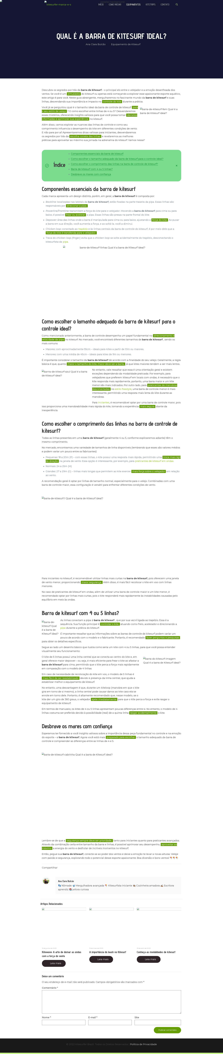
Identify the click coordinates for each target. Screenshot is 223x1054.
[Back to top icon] (210, 1048)
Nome (46, 1017)
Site (137, 1017)
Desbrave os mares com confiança (91, 174)
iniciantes (103, 402)
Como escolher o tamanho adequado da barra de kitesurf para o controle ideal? (117, 158)
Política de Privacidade (143, 1044)
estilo (123, 389)
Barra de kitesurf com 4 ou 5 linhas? (92, 169)
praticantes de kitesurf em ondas (154, 461)
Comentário (50, 987)
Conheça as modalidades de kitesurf (156, 952)
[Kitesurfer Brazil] (58, 4)
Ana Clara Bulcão (96, 44)
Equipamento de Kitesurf (125, 44)
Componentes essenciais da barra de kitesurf (97, 153)
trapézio (83, 229)
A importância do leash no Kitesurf (107, 952)
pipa (65, 241)
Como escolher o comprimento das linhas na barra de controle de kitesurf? (114, 164)
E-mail (92, 1017)
